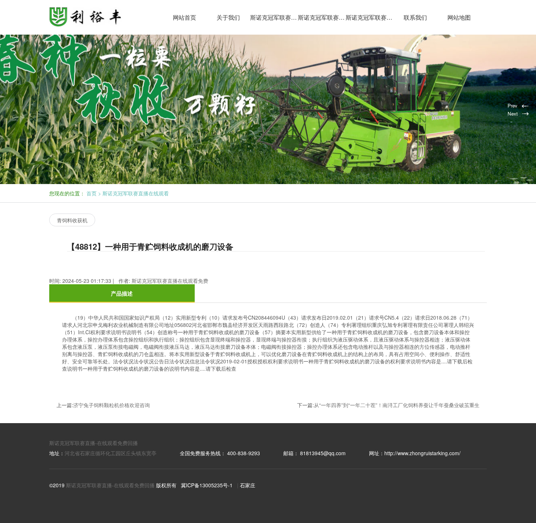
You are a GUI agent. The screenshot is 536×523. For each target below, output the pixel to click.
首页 (91, 193)
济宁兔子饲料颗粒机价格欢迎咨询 (111, 405)
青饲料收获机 (72, 220)
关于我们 (228, 17)
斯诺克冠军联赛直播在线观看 (274, 17)
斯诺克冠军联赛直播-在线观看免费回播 (93, 442)
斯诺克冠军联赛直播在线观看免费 (322, 17)
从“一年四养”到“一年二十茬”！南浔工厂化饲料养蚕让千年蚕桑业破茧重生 (396, 405)
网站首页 (184, 17)
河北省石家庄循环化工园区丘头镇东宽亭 (110, 453)
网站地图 (459, 17)
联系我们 (415, 17)
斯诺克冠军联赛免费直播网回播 (369, 17)
